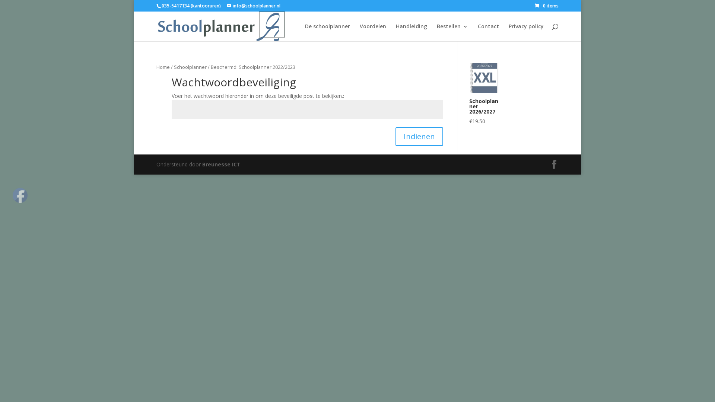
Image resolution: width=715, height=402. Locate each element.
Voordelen (373, 27)
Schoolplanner (190, 67)
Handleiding (411, 27)
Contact (488, 27)
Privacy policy (526, 27)
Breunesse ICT (221, 164)
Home (163, 67)
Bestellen (449, 27)
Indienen (419, 136)
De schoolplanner (327, 27)
